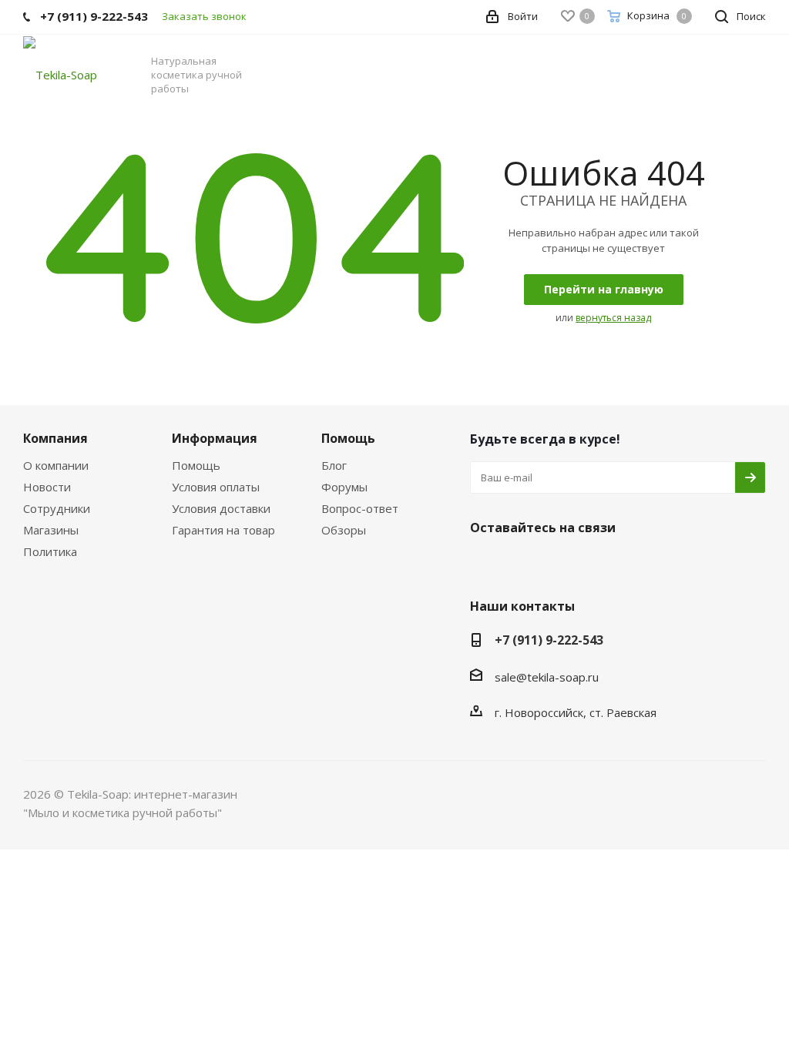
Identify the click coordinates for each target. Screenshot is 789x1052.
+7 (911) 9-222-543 (549, 640)
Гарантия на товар (223, 530)
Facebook (524, 563)
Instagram (562, 563)
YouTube (601, 563)
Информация (214, 438)
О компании (56, 465)
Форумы (344, 486)
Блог (334, 465)
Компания (55, 438)
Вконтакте (485, 563)
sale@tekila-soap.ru (547, 677)
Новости (47, 486)
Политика (50, 551)
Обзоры (343, 530)
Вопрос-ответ (359, 508)
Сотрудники (56, 508)
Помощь (196, 465)
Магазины (51, 530)
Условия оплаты (216, 486)
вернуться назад (613, 317)
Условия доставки (221, 508)
